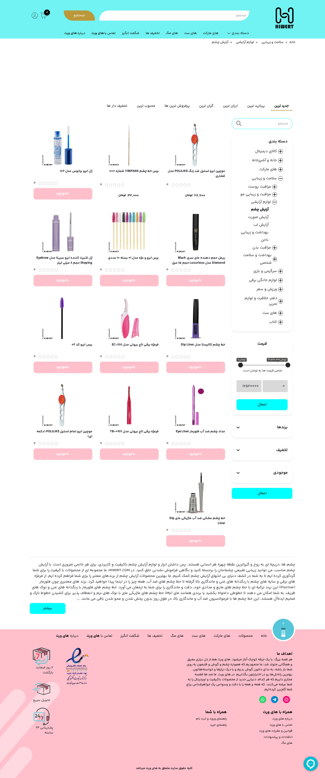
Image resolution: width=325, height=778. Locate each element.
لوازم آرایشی (245, 42)
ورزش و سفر (266, 289)
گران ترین (206, 106)
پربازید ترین (256, 106)
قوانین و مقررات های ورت (275, 731)
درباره (74, 33)
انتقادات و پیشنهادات (278, 737)
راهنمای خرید (218, 725)
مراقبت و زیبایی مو (255, 194)
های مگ (172, 33)
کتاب (273, 322)
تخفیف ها (153, 33)
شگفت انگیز (130, 33)
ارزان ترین (230, 106)
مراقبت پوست (259, 187)
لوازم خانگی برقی (263, 280)
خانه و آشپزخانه (264, 160)
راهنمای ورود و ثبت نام (211, 719)
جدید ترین (281, 106)
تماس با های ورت (281, 725)
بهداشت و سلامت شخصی (257, 259)
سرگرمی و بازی (265, 271)
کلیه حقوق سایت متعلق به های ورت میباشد (164, 768)
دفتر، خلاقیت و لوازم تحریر (261, 301)
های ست (190, 33)
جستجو (79, 15)
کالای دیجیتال (266, 151)
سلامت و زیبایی (272, 42)
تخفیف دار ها (117, 106)
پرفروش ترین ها (177, 106)
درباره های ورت (282, 719)
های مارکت (210, 33)
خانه (292, 42)
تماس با (103, 33)
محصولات (245, 636)
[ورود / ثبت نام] (34, 15)
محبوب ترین (146, 106)
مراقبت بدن (261, 248)
